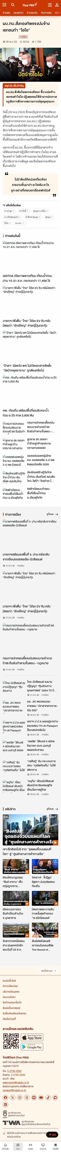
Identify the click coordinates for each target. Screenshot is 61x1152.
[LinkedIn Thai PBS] (5, 1104)
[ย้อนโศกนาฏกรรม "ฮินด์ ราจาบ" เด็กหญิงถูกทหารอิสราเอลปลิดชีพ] (16, 866)
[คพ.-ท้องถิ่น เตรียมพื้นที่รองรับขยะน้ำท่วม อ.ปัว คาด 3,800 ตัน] (30, 391)
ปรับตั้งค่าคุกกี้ (9, 1019)
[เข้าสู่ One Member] (57, 4)
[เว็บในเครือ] (4, 4)
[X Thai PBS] (12, 1097)
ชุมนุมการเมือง (39, 211)
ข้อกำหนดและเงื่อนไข (12, 1002)
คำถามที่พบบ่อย (10, 986)
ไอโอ (6, 223)
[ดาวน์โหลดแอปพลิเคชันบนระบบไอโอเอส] (32, 1037)
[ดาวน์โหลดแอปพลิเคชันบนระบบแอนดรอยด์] (32, 1046)
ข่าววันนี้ (22, 211)
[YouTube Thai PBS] (41, 1097)
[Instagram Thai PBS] (19, 1097)
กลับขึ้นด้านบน (47, 970)
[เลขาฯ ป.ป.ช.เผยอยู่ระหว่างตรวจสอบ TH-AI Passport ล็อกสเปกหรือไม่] (14, 727)
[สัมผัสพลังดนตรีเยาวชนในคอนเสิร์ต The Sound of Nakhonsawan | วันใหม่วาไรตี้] (45, 930)
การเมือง (23, 36)
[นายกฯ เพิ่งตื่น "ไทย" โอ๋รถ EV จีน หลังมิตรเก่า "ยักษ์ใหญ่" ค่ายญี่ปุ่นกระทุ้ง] (30, 301)
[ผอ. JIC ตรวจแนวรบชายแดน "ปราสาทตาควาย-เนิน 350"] (14, 707)
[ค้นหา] (12, 5)
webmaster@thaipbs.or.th (16, 1082)
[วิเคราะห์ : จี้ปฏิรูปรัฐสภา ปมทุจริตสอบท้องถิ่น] (45, 866)
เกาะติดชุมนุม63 (11, 217)
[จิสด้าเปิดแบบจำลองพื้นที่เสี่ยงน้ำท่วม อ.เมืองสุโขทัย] (14, 494)
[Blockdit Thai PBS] (55, 1097)
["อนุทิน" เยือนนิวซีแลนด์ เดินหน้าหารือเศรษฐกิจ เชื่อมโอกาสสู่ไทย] (14, 786)
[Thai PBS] (30, 5)
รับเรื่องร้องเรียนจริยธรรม (14, 1013)
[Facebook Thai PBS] (5, 1097)
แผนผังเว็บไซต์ (9, 980)
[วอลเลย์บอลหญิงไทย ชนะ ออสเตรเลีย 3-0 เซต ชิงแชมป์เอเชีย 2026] (14, 461)
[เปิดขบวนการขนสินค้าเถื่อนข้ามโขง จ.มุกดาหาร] (16, 898)
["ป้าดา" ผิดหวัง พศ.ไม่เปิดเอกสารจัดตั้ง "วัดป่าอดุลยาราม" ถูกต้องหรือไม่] (30, 346)
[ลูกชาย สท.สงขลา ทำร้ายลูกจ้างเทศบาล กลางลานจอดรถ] (14, 444)
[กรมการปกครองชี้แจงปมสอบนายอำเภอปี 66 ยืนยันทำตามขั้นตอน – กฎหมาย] (14, 428)
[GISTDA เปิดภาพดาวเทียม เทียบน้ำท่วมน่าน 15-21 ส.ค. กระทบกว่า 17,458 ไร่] (30, 256)
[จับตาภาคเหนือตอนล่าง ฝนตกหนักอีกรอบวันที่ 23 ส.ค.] (16, 930)
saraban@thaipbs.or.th (14, 1090)
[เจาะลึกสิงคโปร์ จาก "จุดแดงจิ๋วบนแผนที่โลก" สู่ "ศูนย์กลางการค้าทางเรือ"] (30, 829)
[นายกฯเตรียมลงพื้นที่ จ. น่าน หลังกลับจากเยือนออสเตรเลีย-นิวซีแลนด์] (30, 535)
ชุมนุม (47, 217)
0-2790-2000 (14, 1071)
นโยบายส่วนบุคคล (11, 991)
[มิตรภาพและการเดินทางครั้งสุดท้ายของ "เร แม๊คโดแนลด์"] (45, 898)
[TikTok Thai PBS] (48, 1097)
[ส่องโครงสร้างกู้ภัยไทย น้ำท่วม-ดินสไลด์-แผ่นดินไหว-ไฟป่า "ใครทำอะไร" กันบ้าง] (14, 477)
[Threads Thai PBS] (26, 1097)
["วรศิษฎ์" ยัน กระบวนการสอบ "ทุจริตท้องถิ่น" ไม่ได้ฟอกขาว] (14, 766)
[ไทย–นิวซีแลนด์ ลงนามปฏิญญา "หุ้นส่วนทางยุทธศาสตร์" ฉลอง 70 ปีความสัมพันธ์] (14, 687)
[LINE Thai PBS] (34, 1097)
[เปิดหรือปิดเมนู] (50, 4)
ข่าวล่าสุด (8, 211)
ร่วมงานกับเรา (9, 997)
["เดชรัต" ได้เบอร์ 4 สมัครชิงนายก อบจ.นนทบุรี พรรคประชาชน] (14, 746)
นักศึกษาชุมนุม (31, 217)
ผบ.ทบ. (18, 223)
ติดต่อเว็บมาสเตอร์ (11, 1008)
